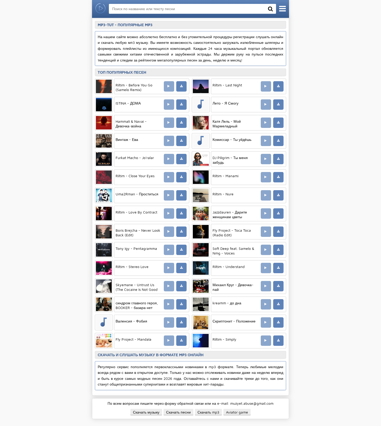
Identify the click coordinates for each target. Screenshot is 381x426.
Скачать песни (178, 412)
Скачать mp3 (208, 412)
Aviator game (237, 412)
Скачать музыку (146, 412)
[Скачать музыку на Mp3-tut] (100, 9)
